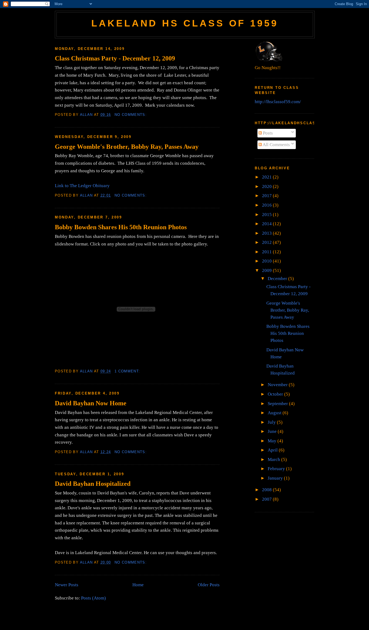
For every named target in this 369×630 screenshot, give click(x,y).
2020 (267, 186)
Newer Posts (66, 584)
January (276, 478)
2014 (267, 223)
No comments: (131, 115)
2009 (267, 270)
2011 (267, 251)
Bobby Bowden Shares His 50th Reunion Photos (121, 227)
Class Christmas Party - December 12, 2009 (115, 58)
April (273, 450)
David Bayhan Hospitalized (92, 483)
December (278, 278)
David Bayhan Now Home (90, 403)
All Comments (276, 144)
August (275, 412)
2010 (267, 261)
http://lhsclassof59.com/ (278, 101)
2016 (267, 205)
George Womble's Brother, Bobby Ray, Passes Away (127, 146)
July (272, 422)
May (272, 440)
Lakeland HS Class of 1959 (184, 23)
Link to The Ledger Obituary (82, 185)
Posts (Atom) (93, 598)
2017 (267, 195)
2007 (267, 499)
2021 (267, 177)
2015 (267, 214)
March (274, 459)
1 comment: (128, 371)
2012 (267, 242)
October (276, 394)
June (273, 431)
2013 (267, 233)
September (278, 403)
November (278, 384)
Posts (267, 133)
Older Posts (209, 584)
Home (138, 584)
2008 (267, 489)
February (277, 468)
